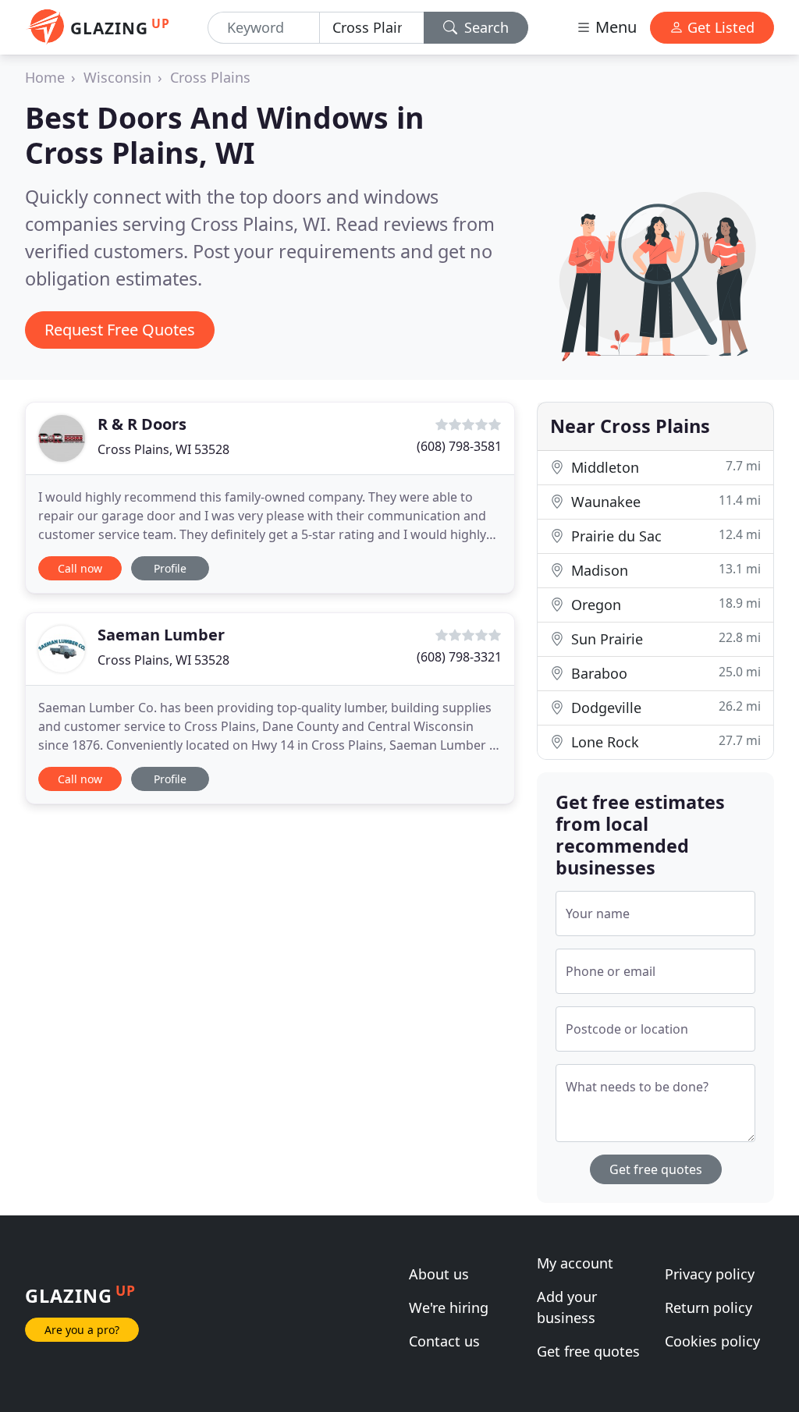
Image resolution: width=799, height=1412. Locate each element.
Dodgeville (664, 707)
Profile (170, 568)
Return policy (708, 1307)
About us (439, 1274)
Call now (80, 568)
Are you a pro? (81, 1329)
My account (575, 1263)
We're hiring (448, 1307)
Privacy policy (710, 1274)
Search (484, 27)
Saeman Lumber (161, 634)
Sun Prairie (664, 638)
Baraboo (664, 673)
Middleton (664, 467)
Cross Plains (210, 77)
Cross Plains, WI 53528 (163, 449)
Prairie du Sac (664, 535)
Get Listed (719, 27)
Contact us (444, 1341)
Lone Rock (664, 741)
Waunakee (664, 501)
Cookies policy (712, 1341)
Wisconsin (117, 77)
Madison (664, 570)
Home (45, 77)
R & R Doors (142, 424)
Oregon (664, 604)
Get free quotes (655, 1169)
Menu (614, 26)
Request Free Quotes (119, 329)
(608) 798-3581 (459, 446)
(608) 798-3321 (459, 656)
